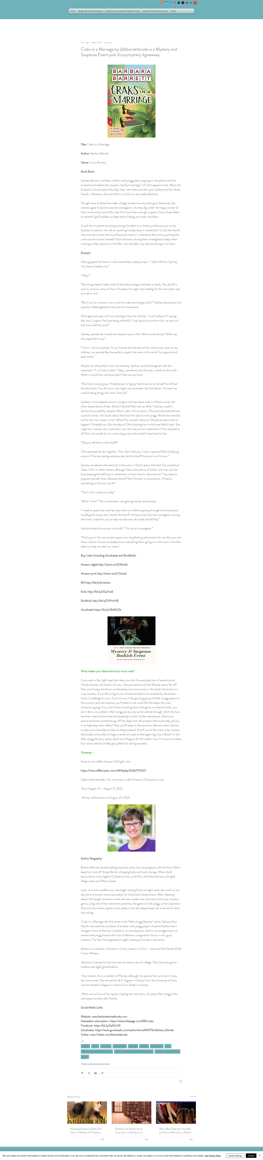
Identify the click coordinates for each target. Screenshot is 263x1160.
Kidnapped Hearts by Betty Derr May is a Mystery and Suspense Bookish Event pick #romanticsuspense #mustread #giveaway (86, 1130)
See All (193, 1096)
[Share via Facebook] (82, 1073)
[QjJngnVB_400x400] (166, 2)
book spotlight (119, 1046)
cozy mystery (157, 1046)
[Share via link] (102, 1073)
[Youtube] (187, 2)
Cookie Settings (235, 1155)
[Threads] (178, 2)
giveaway (133, 1046)
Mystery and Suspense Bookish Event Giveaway (134, 1051)
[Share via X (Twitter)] (89, 1073)
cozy (168, 1046)
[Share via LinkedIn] (95, 1073)
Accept (251, 1155)
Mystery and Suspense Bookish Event (97, 1051)
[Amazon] (182, 2)
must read (106, 1046)
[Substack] (162, 2)
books (95, 1046)
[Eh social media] (195, 2)
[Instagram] (174, 2)
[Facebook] (170, 2)
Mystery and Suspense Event (167, 1051)
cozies (85, 1056)
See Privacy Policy (213, 1155)
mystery (144, 1046)
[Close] (259, 1155)
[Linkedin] (191, 2)
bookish (85, 1046)
